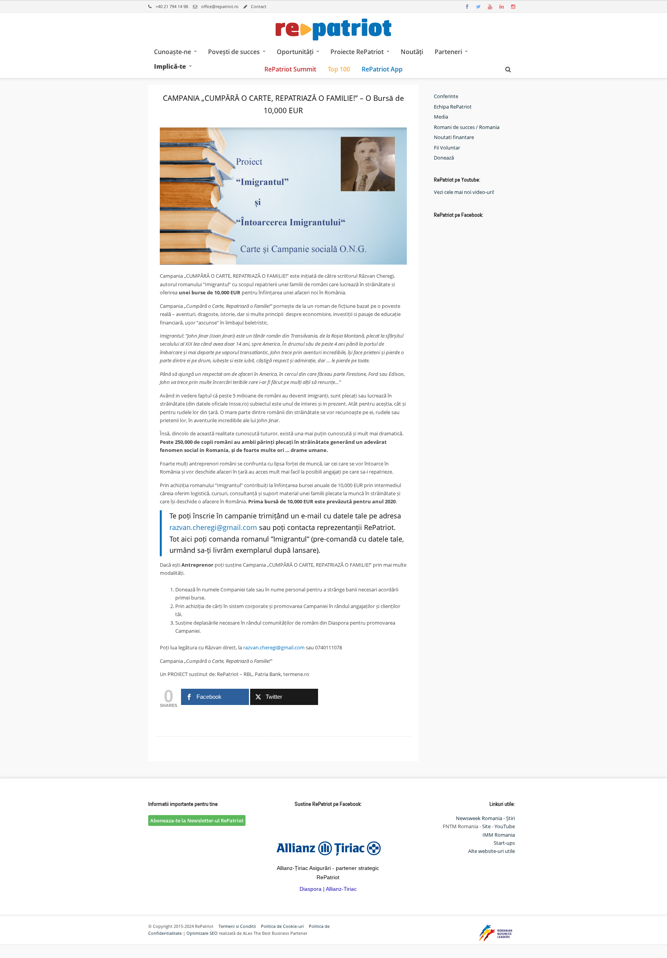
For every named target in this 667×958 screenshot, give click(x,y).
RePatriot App (382, 69)
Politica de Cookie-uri (282, 926)
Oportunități (295, 52)
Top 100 (339, 69)
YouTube (504, 826)
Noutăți (412, 52)
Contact (258, 6)
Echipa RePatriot (453, 106)
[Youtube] (490, 6)
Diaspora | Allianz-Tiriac (328, 889)
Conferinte (446, 96)
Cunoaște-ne (172, 52)
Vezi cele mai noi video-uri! (464, 192)
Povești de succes (234, 52)
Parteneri (448, 52)
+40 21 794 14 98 (172, 6)
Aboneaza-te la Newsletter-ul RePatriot (197, 820)
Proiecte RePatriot (357, 52)
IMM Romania (498, 834)
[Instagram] (513, 6)
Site (486, 826)
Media (441, 116)
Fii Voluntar (447, 147)
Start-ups (504, 842)
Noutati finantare (454, 137)
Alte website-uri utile (491, 851)
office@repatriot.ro (220, 6)
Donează (444, 157)
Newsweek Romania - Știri (485, 818)
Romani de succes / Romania (466, 127)
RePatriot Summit (290, 69)
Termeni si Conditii (237, 926)
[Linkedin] (501, 6)
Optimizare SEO (202, 933)
